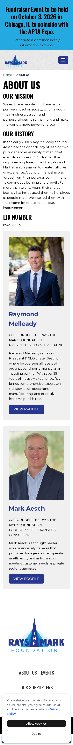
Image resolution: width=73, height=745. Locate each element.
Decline (36, 733)
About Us (28, 672)
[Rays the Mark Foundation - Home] (31, 60)
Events (47, 672)
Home (7, 75)
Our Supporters (36, 687)
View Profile (26, 409)
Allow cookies (36, 723)
